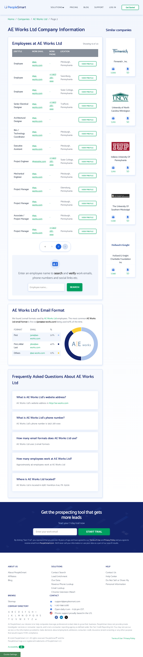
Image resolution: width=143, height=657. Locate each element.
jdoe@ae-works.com (35, 345)
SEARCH (74, 287)
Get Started (130, 7)
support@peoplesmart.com (67, 601)
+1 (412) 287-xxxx (53, 78)
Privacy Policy (109, 540)
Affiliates (12, 576)
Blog (10, 580)
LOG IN (112, 7)
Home (11, 19)
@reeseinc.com (39, 161)
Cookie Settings (10, 654)
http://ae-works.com (58, 403)
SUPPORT (99, 7)
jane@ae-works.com (35, 336)
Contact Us (111, 572)
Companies (24, 19)
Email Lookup (57, 588)
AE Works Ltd (40, 19)
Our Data (55, 580)
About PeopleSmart (17, 572)
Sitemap (12, 601)
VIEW (87, 64)
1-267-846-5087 (62, 605)
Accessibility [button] (13, 647)
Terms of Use (95, 540)
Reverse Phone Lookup (62, 584)
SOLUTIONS (56, 7)
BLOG (86, 7)
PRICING (74, 7)
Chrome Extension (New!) (63, 592)
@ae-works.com (37, 63)
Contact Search (58, 572)
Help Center (111, 576)
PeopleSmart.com (47, 543)
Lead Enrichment (59, 576)
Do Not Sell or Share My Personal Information (117, 582)
